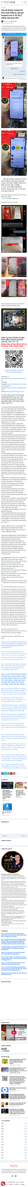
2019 (14, 1142)
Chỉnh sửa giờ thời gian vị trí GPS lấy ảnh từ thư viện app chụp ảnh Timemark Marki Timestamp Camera (17, 1061)
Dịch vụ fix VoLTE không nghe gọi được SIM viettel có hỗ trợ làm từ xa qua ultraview (20, 793)
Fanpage (22, 1184)
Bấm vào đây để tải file (6, 812)
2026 (14, 1123)
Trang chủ (3, 7)
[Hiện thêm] (17, 773)
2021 (14, 1136)
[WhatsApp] (8, 773)
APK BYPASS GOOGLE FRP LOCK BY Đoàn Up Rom (17, 1088)
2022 (14, 1134)
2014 (14, 1155)
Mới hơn (5, 835)
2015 (14, 1152)
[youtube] (15, 1176)
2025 (14, 1126)
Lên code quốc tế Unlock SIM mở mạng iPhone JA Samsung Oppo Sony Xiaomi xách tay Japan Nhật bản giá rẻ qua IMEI (13, 699)
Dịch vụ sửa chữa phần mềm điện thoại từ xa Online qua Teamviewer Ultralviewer (13, 963)
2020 (14, 1139)
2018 (14, 1144)
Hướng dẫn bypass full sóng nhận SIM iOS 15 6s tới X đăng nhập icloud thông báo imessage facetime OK (14, 948)
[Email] (14, 773)
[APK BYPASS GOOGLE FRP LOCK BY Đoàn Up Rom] (5, 1089)
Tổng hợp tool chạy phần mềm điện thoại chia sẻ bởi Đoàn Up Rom (17, 1103)
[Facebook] (2, 773)
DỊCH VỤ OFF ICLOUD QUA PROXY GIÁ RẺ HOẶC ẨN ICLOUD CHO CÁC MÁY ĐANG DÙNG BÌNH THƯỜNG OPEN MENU (13, 935)
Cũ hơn (23, 835)
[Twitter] (5, 773)
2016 (14, 1150)
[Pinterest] (11, 773)
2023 (14, 1131)
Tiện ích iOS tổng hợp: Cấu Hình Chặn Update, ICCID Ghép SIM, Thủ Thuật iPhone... (13, 953)
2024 (14, 1128)
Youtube (11, 1184)
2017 (14, 1147)
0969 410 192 (13, 342)
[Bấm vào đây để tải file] (7, 806)
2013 (14, 1157)
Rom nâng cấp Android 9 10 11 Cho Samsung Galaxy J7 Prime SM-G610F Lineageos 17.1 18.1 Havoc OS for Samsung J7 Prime (18, 1070)
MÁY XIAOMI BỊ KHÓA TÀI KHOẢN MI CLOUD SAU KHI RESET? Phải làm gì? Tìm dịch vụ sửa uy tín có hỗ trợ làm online (7, 794)
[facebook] (12, 1176)
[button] (2, 2)
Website (5, 1184)
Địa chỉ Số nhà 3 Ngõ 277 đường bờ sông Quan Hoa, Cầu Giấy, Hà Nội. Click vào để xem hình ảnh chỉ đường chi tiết (14, 958)
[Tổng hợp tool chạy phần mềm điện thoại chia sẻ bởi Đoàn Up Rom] (5, 1104)
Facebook (16, 1184)
